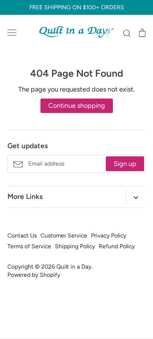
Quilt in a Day (73, 266)
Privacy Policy (108, 235)
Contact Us (22, 235)
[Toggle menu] (12, 32)
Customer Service (63, 235)
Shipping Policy (75, 246)
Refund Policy (117, 246)
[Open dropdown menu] (136, 196)
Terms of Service (29, 246)
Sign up (125, 164)
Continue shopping (76, 106)
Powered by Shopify (33, 274)
